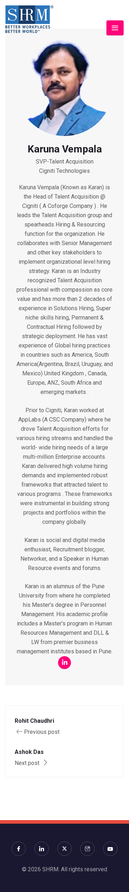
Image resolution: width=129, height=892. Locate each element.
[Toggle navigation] (115, 27)
